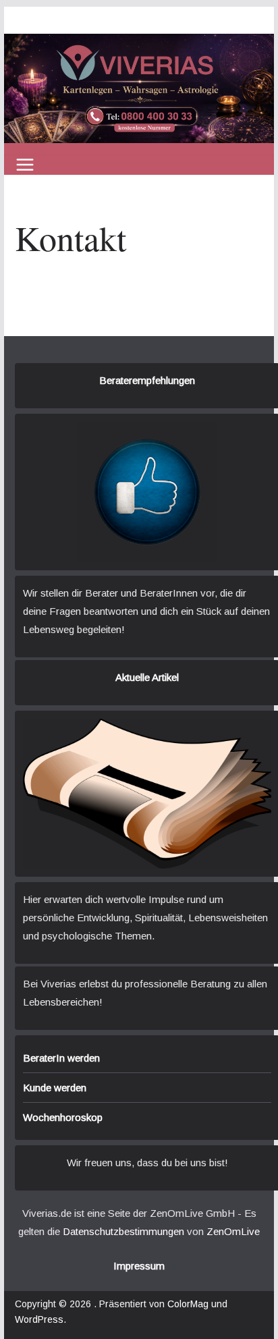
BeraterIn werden (61, 1058)
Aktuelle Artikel (147, 677)
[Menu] (25, 165)
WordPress (39, 1319)
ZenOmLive (233, 1231)
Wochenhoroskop (63, 1117)
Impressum (139, 1266)
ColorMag (187, 1304)
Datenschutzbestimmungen (123, 1231)
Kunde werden (54, 1087)
